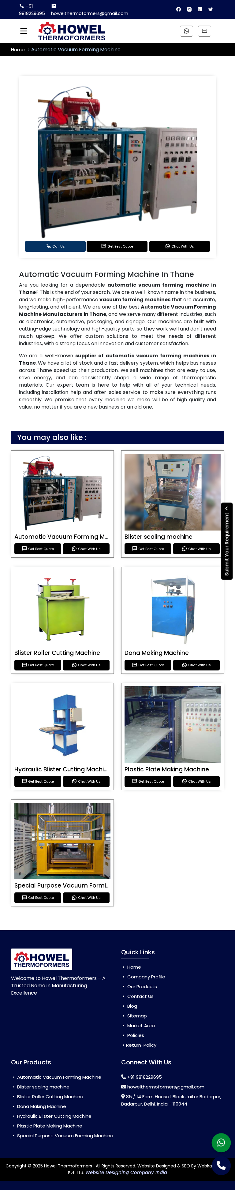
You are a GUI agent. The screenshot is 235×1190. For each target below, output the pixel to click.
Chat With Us (182, 246)
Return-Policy (141, 1045)
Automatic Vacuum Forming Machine (69, 537)
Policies (135, 1035)
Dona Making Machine (157, 653)
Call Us (58, 246)
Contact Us (140, 996)
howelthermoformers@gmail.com (89, 13)
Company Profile (145, 977)
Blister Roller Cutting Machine (57, 653)
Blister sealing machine (158, 537)
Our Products (141, 986)
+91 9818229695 (32, 9)
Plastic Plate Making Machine (167, 769)
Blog (131, 1006)
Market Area (140, 1025)
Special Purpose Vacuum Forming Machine (77, 885)
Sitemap (136, 1016)
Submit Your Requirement (226, 544)
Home (18, 49)
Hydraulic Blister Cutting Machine (62, 769)
